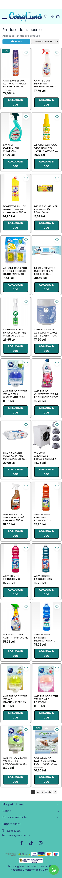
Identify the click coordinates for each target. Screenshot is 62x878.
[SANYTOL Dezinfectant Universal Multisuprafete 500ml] (15, 127)
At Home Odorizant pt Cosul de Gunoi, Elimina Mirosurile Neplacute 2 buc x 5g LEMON (15, 271)
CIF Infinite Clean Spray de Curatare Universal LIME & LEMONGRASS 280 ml (15, 332)
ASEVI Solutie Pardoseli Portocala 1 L (42, 517)
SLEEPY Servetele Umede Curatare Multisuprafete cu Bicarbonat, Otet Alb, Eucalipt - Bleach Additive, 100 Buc (15, 455)
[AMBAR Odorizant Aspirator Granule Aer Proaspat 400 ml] (46, 312)
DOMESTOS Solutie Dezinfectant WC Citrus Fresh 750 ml (15, 209)
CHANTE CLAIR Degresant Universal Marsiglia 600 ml (46, 83)
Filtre (18, 41)
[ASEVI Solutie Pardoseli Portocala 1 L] (46, 496)
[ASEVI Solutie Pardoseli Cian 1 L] (46, 558)
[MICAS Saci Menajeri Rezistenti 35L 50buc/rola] (46, 188)
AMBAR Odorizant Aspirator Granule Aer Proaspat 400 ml (45, 332)
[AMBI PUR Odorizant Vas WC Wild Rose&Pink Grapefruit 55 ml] (46, 678)
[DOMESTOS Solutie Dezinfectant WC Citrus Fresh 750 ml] (15, 188)
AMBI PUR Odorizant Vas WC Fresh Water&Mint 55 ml (15, 394)
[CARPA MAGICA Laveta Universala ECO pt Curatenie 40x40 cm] (46, 740)
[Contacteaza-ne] (52, 17)
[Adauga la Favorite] (26, 52)
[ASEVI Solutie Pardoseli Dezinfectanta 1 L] (46, 617)
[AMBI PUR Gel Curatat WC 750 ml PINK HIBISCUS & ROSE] (46, 373)
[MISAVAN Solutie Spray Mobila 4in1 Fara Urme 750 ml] (15, 496)
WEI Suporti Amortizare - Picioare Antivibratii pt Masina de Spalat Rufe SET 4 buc (46, 455)
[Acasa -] (25, 16)
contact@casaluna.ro (18, 835)
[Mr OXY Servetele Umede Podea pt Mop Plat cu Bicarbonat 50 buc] (46, 250)
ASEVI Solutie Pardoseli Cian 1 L (44, 577)
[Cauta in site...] (46, 17)
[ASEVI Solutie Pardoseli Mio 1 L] (15, 558)
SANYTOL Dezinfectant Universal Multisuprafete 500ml (12, 147)
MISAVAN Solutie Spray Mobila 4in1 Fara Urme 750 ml (13, 517)
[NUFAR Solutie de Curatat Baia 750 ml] (15, 617)
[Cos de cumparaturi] (58, 17)
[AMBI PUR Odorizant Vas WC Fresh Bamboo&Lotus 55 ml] (15, 740)
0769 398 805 (13, 830)
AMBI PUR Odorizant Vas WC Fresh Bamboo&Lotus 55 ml (15, 760)
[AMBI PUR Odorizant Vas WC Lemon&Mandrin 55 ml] (15, 678)
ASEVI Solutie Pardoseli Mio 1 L (13, 577)
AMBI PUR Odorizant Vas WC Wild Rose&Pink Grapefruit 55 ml (46, 699)
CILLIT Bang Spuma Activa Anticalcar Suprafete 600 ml (14, 83)
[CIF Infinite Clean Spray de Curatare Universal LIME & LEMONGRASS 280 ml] (15, 312)
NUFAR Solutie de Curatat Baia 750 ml (15, 636)
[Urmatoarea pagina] (55, 792)
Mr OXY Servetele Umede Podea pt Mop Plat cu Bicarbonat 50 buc (45, 271)
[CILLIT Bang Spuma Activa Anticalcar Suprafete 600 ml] (15, 63)
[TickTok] (31, 843)
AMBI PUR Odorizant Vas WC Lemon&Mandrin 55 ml (15, 699)
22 (49, 791)
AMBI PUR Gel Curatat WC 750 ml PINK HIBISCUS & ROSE (46, 394)
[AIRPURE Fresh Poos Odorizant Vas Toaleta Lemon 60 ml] (46, 127)
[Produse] (4, 18)
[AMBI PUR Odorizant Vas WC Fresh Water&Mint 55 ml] (15, 373)
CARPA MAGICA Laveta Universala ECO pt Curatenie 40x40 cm (45, 760)
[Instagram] (40, 843)
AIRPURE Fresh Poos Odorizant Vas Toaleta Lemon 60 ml (45, 147)
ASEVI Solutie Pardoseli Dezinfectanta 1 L (44, 637)
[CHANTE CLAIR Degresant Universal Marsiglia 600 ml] (46, 63)
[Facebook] (21, 843)
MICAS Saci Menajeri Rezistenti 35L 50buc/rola (46, 209)
